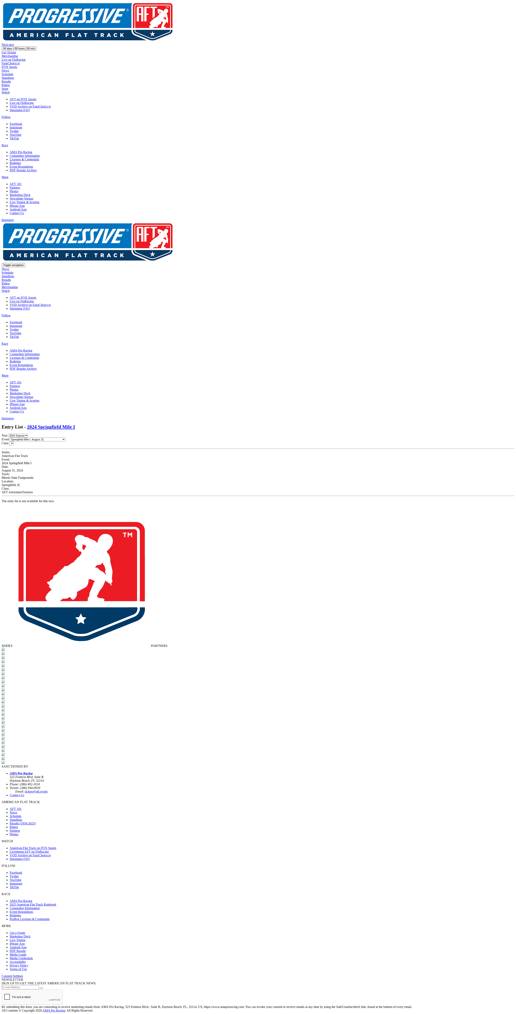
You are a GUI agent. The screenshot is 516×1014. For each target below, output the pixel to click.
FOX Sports (9, 67)
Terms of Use (18, 969)
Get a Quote (17, 932)
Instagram (16, 127)
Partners (15, 187)
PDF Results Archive (23, 170)
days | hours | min (19, 48)
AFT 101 (16, 184)
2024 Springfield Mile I (51, 426)
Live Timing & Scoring (24, 202)
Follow (6, 117)
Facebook (16, 124)
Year (4, 435)
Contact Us (17, 213)
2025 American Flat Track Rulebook (33, 904)
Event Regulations (21, 166)
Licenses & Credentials (24, 159)
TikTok (14, 138)
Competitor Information (25, 155)
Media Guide (18, 954)
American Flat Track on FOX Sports (33, 848)
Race (5, 145)
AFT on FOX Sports (23, 99)
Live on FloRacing (14, 59)
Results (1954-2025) (23, 823)
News (5, 70)
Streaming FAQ (20, 110)
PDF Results (18, 951)
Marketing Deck (20, 195)
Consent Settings (12, 976)
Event (5, 439)
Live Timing (17, 940)
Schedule (7, 74)
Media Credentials (21, 958)
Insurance (8, 220)
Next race (8, 44)
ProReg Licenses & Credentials (30, 919)
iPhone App (17, 205)
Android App (18, 209)
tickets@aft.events (36, 791)
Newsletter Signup (21, 198)
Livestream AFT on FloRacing (29, 851)
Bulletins (15, 163)
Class (5, 443)
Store (5, 88)
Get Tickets (9, 52)
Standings (8, 78)
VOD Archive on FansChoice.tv (30, 106)
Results (6, 81)
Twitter (14, 131)
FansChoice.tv (11, 63)
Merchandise (10, 56)
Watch (6, 92)
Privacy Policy (19, 965)
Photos (14, 191)
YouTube (15, 134)
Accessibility (18, 962)
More (5, 177)
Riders (6, 85)
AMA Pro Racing (21, 152)
